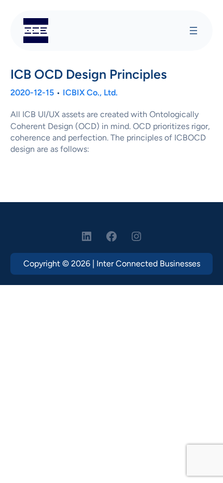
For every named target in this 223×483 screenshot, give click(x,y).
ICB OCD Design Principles (88, 74)
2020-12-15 (32, 92)
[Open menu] (193, 30)
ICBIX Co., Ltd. (90, 92)
